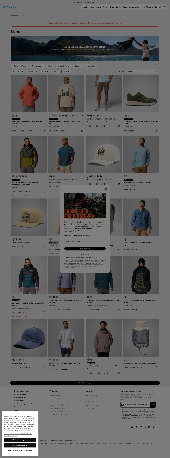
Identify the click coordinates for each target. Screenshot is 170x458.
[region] (20, 433)
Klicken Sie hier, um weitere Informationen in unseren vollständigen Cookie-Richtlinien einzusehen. (18, 434)
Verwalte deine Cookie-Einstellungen (20, 450)
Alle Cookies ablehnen (20, 445)
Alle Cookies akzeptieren (20, 440)
